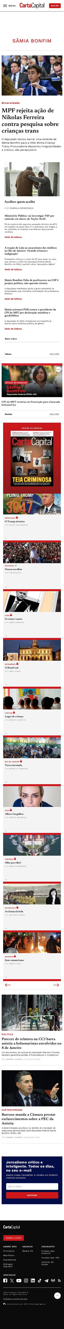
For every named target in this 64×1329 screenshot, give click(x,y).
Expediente (9, 1260)
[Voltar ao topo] (57, 1295)
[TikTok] (40, 1280)
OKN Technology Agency (35, 1304)
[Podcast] (53, 1281)
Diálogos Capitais (8, 1265)
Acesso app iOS (50, 1258)
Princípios (8, 1251)
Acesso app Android (48, 1252)
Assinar (32, 1195)
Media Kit (27, 1251)
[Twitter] (12, 1280)
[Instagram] (26, 1280)
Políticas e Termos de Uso (15, 1299)
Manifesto (8, 1255)
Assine (55, 6)
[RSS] (59, 1280)
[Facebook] (5, 1280)
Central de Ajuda (48, 1263)
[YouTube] (18, 1280)
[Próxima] (56, 985)
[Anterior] (8, 985)
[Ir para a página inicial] (32, 6)
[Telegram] (46, 1281)
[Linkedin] (33, 1280)
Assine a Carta (13, 1238)
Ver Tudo (54, 354)
